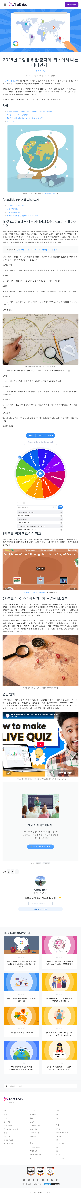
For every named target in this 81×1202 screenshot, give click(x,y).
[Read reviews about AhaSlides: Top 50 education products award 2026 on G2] (40, 1171)
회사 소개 (58, 1129)
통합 (31, 1143)
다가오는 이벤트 (35, 1125)
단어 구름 (7, 1122)
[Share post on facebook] (17, 871)
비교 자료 (33, 1114)
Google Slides (35, 1147)
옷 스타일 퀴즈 (12, 209)
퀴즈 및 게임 (40, 70)
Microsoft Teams (36, 1154)
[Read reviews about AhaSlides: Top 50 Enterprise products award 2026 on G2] (50, 1171)
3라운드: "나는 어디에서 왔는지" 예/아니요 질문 (25, 118)
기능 (5, 1110)
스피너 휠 (46, 863)
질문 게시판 (8, 1125)
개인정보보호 (59, 1143)
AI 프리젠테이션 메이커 (11, 1129)
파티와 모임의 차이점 (50, 193)
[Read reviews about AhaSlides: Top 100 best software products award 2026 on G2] (30, 1171)
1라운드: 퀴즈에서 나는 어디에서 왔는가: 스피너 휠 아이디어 (29, 111)
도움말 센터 (33, 1129)
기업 (56, 1118)
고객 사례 (33, 1136)
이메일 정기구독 (40, 909)
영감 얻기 (10, 121)
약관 (56, 1140)
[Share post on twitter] (12, 871)
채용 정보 (58, 1136)
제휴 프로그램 (34, 1133)
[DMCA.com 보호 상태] (52, 1184)
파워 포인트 (33, 1151)
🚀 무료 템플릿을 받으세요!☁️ (40, 846)
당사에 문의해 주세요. (62, 1132)
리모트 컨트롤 (8, 1140)
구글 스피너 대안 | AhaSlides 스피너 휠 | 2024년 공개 (37, 249)
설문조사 (7, 1133)
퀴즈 (5, 1114)
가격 (57, 1110)
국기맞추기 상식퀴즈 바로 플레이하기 (35, 592)
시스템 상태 (26, 1184)
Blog (31, 1118)
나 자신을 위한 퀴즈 (14, 212)
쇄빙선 (38, 863)
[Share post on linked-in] (8, 871)
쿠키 (56, 1147)
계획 (56, 1114)
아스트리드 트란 (31, 76)
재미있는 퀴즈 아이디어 (15, 205)
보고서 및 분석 (9, 1144)
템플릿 (32, 1122)
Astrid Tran (40, 889)
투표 (5, 1118)
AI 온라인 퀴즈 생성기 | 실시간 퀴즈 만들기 (22, 215)
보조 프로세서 (60, 1158)
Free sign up (71, 4)
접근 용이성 (59, 1154)
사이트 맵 (37, 1184)
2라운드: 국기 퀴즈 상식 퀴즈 (17, 115)
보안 (56, 1151)
